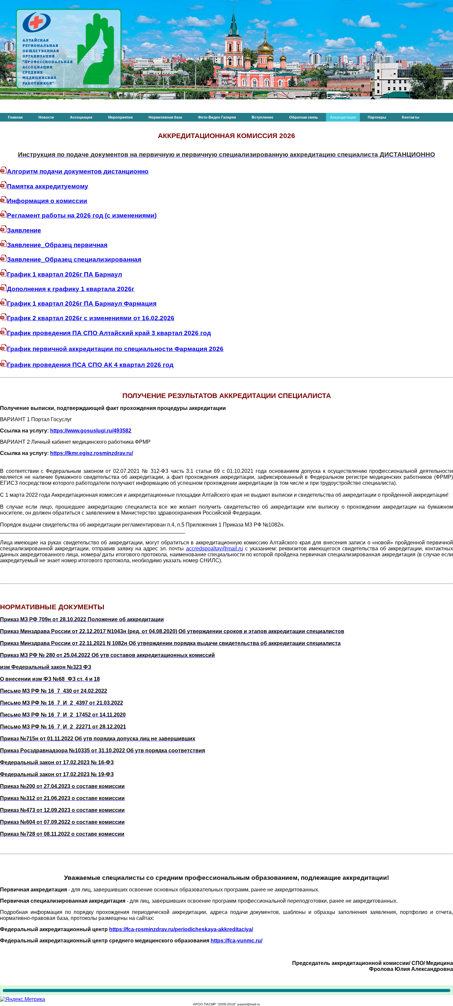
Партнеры (377, 117)
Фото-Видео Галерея (217, 117)
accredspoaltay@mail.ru (214, 548)
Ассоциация (81, 117)
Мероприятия (120, 117)
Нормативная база (165, 117)
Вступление (262, 117)
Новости (46, 117)
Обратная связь (303, 117)
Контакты (410, 117)
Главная (15, 117)
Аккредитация (343, 117)
